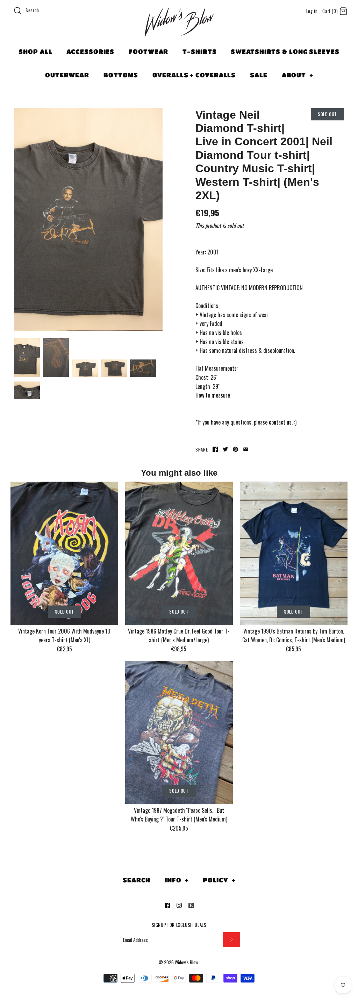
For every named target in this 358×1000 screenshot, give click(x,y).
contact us (280, 422)
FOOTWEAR (148, 51)
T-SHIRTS (199, 51)
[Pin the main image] (235, 449)
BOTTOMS (120, 74)
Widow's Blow (186, 962)
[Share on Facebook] (215, 449)
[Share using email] (245, 449)
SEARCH (136, 879)
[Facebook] (167, 905)
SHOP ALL (35, 51)
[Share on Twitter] (225, 449)
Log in (312, 11)
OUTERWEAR (67, 74)
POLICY (219, 879)
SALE (258, 74)
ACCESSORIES (90, 51)
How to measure (212, 395)
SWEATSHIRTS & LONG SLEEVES (285, 51)
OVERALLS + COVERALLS (194, 74)
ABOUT (297, 74)
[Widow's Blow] (179, 30)
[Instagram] (179, 905)
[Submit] (231, 939)
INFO (176, 879)
